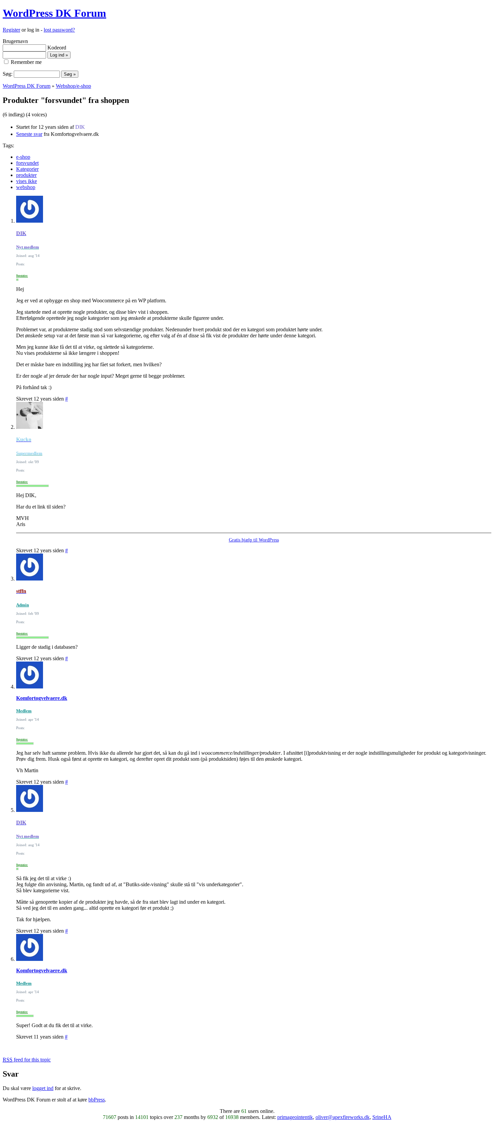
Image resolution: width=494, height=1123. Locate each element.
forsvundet (27, 163)
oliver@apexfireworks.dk (343, 1117)
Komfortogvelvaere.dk (41, 698)
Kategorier (27, 169)
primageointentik (295, 1117)
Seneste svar (29, 134)
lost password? (59, 30)
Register (11, 30)
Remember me (25, 62)
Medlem (24, 710)
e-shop (23, 157)
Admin (22, 604)
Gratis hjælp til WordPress (254, 539)
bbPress (96, 1099)
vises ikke (26, 181)
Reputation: (22, 275)
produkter (26, 175)
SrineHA (382, 1117)
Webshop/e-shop (73, 86)
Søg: (7, 74)
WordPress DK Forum (54, 13)
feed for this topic (27, 1059)
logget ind (42, 1088)
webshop (25, 187)
